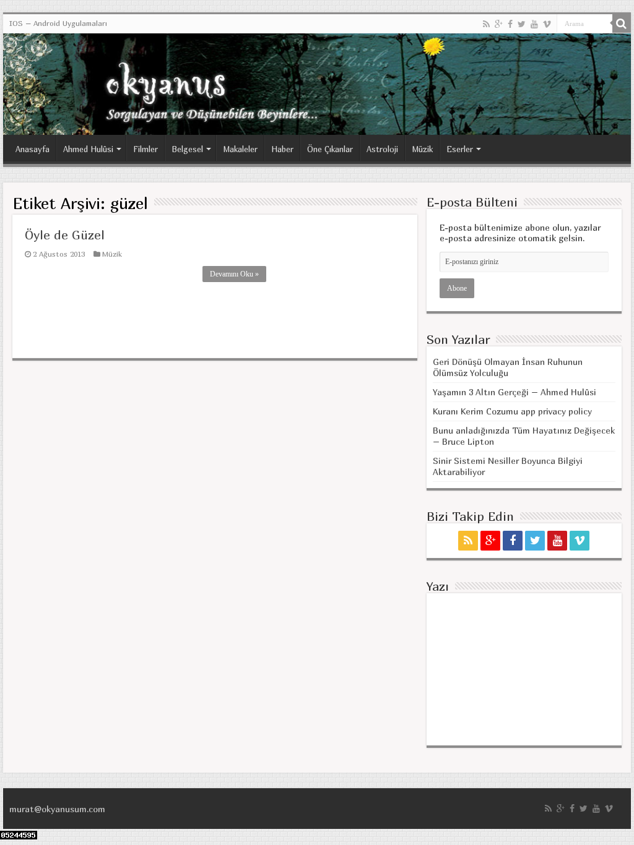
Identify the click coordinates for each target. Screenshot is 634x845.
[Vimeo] (547, 24)
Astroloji (382, 149)
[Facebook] (510, 24)
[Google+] (498, 24)
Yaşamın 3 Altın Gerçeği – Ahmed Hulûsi (514, 392)
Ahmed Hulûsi (88, 149)
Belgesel (187, 149)
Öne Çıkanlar (330, 149)
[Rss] (486, 24)
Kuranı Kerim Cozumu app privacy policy (512, 411)
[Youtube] (534, 24)
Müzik (422, 149)
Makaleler (240, 149)
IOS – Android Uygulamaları (58, 23)
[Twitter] (521, 24)
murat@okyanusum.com (57, 809)
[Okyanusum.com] (317, 84)
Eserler (459, 149)
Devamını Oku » (234, 274)
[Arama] (621, 23)
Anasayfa (32, 149)
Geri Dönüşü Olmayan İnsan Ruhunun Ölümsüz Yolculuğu (508, 367)
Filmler (145, 149)
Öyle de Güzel (65, 235)
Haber (282, 149)
